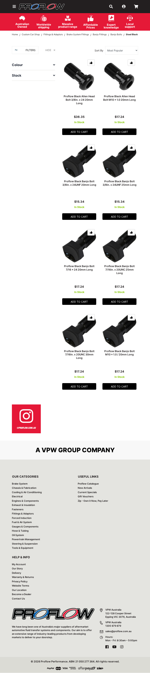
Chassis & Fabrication (24, 487)
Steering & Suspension (25, 543)
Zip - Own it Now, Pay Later (93, 500)
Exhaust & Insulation (23, 505)
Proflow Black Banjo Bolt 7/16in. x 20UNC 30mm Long (79, 355)
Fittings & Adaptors (23, 513)
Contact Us (18, 598)
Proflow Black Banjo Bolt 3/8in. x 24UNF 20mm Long (79, 183)
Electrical (17, 496)
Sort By (99, 50)
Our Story (17, 568)
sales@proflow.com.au (118, 631)
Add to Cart (79, 131)
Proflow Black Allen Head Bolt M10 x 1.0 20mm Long (119, 98)
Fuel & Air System (22, 522)
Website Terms (20, 585)
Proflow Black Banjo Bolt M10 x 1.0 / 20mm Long (119, 353)
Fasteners (17, 509)
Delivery (16, 572)
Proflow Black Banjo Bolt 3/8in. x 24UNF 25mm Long (119, 183)
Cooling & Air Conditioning (27, 492)
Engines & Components (25, 500)
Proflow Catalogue (88, 483)
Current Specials (87, 492)
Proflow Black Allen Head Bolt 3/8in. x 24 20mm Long (79, 100)
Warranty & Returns (23, 577)
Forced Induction (21, 517)
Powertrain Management (26, 539)
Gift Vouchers (85, 496)
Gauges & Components (25, 526)
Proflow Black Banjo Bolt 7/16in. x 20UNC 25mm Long (119, 270)
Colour (17, 65)
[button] (14, 6)
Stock (16, 75)
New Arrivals (85, 487)
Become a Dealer (21, 594)
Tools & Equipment (22, 547)
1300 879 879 (113, 625)
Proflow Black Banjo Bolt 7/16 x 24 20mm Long (79, 268)
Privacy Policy (19, 581)
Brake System (20, 483)
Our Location (19, 590)
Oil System (18, 535)
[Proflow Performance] (42, 6)
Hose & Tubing (20, 530)
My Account (19, 564)
